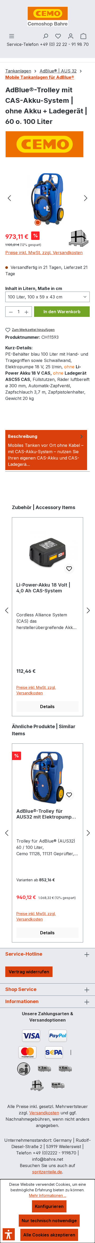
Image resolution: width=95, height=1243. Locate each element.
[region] (47, 197)
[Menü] (11, 36)
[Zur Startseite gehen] (47, 16)
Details (47, 706)
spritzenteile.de (47, 1171)
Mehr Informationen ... (47, 1195)
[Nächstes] (86, 197)
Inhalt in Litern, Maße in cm (33, 288)
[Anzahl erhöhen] (26, 311)
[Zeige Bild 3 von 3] (57, 222)
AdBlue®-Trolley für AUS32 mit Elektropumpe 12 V (45, 814)
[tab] (46, 450)
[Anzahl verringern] (10, 311)
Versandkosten (44, 1112)
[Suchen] (45, 36)
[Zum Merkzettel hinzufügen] (69, 568)
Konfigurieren (49, 1206)
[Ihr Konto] (70, 36)
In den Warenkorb (62, 311)
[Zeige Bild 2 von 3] (47, 222)
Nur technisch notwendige (49, 1220)
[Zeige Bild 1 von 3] (38, 222)
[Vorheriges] (9, 197)
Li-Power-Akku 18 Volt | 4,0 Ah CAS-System (43, 587)
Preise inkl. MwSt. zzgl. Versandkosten (44, 252)
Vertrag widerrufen (29, 971)
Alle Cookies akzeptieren (49, 1234)
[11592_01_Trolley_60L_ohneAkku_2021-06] (47, 197)
